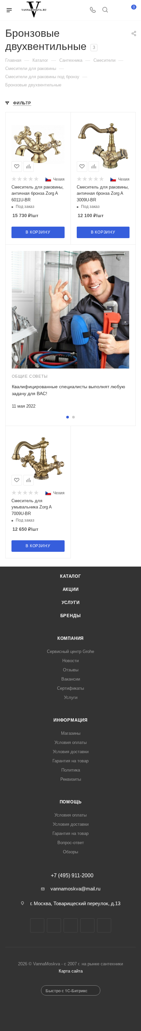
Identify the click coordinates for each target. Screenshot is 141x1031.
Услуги (71, 602)
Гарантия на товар (70, 760)
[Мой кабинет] (117, 10)
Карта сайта (71, 971)
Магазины (70, 733)
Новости (70, 660)
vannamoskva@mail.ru (75, 888)
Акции (71, 589)
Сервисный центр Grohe (70, 651)
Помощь (71, 801)
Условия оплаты (70, 742)
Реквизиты (70, 779)
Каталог (70, 576)
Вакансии (70, 679)
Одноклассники (87, 925)
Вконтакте (37, 925)
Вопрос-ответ (70, 842)
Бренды (70, 615)
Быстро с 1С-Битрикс (67, 991)
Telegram (54, 925)
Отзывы (70, 669)
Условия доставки (71, 751)
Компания (70, 638)
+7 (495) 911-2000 (72, 875)
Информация (70, 720)
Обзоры (70, 851)
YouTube (71, 925)
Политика (70, 770)
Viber (104, 925)
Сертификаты (70, 688)
